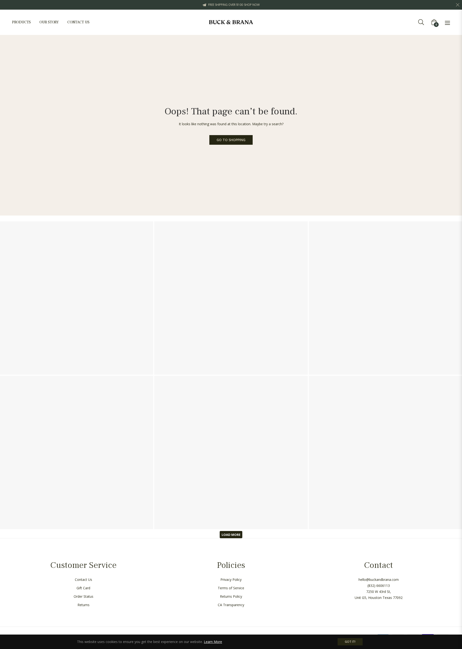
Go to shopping (231, 140)
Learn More (213, 641)
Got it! (350, 642)
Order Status (83, 596)
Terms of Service (231, 588)
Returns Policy (231, 596)
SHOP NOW (252, 5)
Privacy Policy (231, 579)
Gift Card (83, 588)
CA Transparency (231, 605)
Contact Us (83, 579)
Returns (83, 605)
